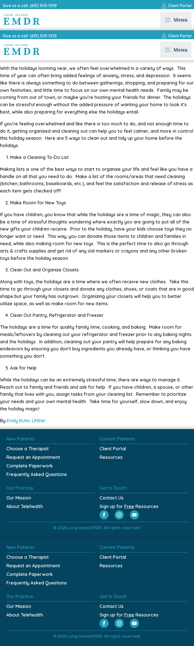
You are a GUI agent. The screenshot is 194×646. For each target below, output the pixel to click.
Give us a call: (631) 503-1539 (30, 5)
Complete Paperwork (29, 466)
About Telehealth (24, 506)
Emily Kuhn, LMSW (26, 421)
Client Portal (113, 449)
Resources (111, 457)
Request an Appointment (33, 457)
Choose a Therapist (27, 449)
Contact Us (112, 498)
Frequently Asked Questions (36, 474)
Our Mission (18, 498)
